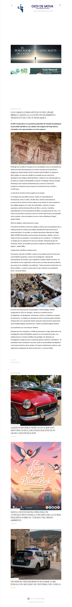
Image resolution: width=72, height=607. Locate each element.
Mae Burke (41, 602)
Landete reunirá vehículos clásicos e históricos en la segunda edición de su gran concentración (33, 430)
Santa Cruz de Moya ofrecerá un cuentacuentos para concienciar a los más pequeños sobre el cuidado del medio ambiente (36, 516)
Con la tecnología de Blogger (37, 598)
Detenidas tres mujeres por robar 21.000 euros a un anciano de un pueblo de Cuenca (36, 583)
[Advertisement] (36, 26)
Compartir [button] (13, 360)
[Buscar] (60, 5)
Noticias (18, 362)
